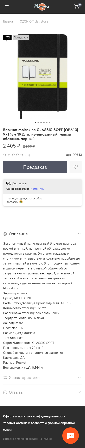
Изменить (37, 189)
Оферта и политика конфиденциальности (34, 416)
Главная (8, 21)
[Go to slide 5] (46, 122)
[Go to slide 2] (38, 122)
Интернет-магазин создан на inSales (27, 439)
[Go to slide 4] (44, 122)
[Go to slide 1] (35, 122)
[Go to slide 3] (41, 122)
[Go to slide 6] (49, 122)
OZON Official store (34, 21)
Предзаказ (35, 167)
